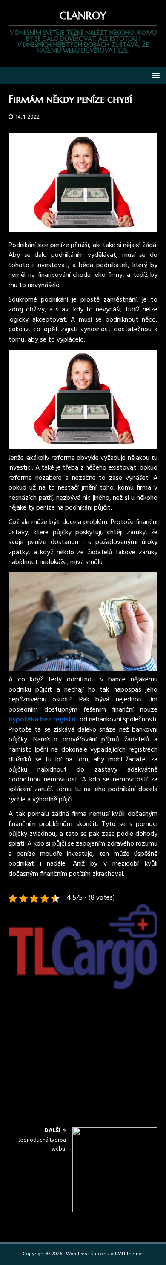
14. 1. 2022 (27, 117)
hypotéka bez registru (43, 719)
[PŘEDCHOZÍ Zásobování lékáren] (83, 1010)
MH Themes (130, 1254)
